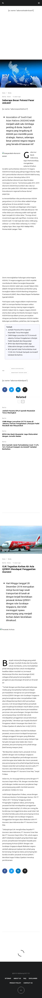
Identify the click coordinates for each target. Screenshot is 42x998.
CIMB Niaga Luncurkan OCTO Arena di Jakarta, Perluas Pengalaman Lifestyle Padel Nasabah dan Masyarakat (22, 338)
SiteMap (8, 978)
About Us (17, 978)
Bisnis (9, 96)
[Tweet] (11, 389)
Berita (4, 96)
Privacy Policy (15, 983)
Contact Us (28, 983)
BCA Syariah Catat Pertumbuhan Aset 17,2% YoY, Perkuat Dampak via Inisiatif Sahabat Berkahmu (23, 352)
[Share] (4, 389)
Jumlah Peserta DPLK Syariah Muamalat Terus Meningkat (18, 412)
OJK (32, 674)
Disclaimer (33, 978)
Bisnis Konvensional (18, 368)
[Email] (24, 389)
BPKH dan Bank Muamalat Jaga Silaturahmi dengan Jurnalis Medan (20, 435)
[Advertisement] (21, 37)
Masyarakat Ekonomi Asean (19, 372)
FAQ (24, 978)
